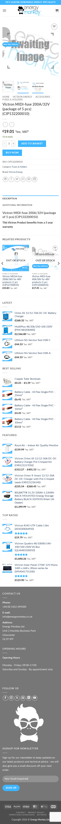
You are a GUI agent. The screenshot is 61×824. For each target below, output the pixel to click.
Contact (21, 812)
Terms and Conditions (22, 815)
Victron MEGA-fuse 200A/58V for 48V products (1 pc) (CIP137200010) (12, 280)
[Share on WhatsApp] (5, 179)
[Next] (53, 50)
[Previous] (8, 50)
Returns (42, 815)
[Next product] (5, 124)
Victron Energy (22, 97)
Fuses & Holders (12, 100)
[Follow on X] (17, 698)
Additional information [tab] (17, 205)
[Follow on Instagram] (11, 698)
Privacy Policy (36, 812)
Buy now (12, 152)
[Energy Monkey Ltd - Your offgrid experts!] (30, 10)
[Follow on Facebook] (5, 698)
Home (5, 97)
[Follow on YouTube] (34, 698)
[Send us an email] (23, 698)
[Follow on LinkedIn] (29, 698)
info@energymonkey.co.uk (17, 616)
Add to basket (32, 143)
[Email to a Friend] (23, 179)
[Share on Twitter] (17, 179)
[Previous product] (11, 124)
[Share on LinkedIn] (34, 179)
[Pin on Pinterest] (29, 179)
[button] (4, 10)
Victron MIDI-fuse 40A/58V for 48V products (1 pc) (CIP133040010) (41, 280)
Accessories (42, 97)
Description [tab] (9, 199)
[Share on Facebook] (11, 179)
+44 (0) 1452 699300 (14, 607)
